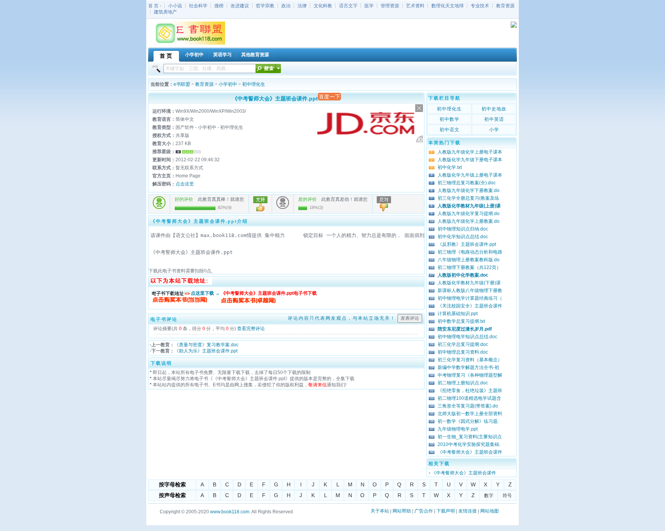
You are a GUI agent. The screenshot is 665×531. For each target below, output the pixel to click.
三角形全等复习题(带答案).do (468, 406)
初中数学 (449, 119)
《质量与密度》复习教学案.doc (206, 344)
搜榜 (219, 5)
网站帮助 (402, 511)
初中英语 (494, 119)
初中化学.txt (450, 167)
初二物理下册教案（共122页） (469, 267)
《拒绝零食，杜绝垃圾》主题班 (470, 390)
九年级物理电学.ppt (458, 429)
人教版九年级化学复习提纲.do (469, 213)
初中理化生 (253, 84)
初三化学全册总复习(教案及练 (468, 198)
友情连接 (467, 511)
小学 (494, 129)
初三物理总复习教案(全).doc (467, 182)
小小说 (175, 5)
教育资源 (505, 5)
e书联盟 (182, 84)
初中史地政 (493, 109)
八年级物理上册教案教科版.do (469, 259)
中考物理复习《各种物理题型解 (470, 375)
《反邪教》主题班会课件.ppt (467, 244)
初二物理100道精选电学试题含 (469, 398)
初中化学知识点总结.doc (463, 236)
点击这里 (184, 184)
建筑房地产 (165, 12)
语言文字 (348, 5)
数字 (488, 495)
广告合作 (423, 511)
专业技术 (480, 5)
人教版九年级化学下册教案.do (469, 190)
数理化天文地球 (447, 5)
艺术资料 (415, 5)
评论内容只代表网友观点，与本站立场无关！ (342, 318)
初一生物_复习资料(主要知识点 (470, 436)
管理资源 (390, 5)
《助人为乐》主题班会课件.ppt (205, 351)
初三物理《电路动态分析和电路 (470, 252)
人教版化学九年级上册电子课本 (470, 175)
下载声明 (445, 511)
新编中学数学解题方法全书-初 (468, 367)
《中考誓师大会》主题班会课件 (470, 452)
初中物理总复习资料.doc (463, 352)
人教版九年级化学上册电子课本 (470, 152)
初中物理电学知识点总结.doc (467, 336)
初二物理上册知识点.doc (463, 383)
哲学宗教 (265, 5)
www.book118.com (229, 511)
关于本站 (380, 511)
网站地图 (489, 511)
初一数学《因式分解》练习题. (468, 421)
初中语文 (449, 129)
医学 (369, 5)
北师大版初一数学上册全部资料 (470, 413)
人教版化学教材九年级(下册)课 (469, 283)
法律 (302, 5)
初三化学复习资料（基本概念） (470, 359)
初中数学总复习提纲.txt (461, 321)
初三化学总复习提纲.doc (463, 344)
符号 (507, 495)
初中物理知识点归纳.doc (463, 229)
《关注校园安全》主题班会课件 (470, 306)
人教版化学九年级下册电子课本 (470, 159)
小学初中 (228, 84)
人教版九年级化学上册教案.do (469, 221)
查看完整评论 (251, 328)
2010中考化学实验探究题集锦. (469, 444)
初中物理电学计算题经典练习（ (470, 298)
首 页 (153, 5)
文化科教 (323, 5)
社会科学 (198, 5)
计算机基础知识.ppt (458, 313)
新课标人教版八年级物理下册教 (470, 290)
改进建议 (240, 5)
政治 (286, 5)
